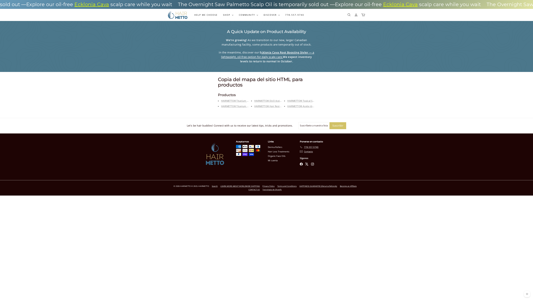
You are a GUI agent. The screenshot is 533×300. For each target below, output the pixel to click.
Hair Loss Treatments (278, 151)
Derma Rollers (275, 147)
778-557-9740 (294, 14)
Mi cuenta (273, 160)
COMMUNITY (247, 14)
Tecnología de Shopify (272, 189)
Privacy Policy (268, 186)
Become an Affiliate (348, 186)
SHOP (227, 14)
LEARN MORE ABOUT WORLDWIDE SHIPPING (240, 186)
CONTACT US (254, 189)
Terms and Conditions (287, 186)
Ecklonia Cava (72, 4)
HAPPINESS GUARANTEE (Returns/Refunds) (318, 186)
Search (215, 186)
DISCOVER (271, 14)
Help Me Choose (206, 14)
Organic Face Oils (277, 156)
